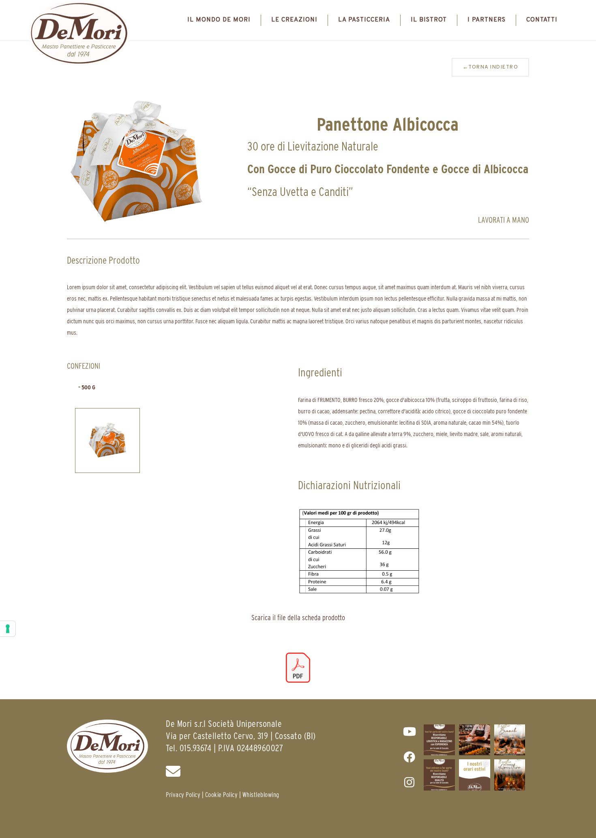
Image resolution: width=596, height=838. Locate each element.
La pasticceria (364, 20)
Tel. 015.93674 (188, 747)
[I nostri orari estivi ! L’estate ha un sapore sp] (474, 775)
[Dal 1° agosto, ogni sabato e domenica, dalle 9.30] (509, 740)
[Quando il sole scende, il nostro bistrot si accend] (509, 775)
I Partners (486, 20)
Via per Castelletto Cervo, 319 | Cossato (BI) (241, 735)
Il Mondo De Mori (219, 20)
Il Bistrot (429, 20)
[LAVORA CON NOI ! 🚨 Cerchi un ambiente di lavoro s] (439, 775)
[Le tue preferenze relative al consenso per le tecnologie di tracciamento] (7, 628)
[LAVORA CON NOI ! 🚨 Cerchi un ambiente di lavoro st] (439, 740)
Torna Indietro (491, 67)
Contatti (541, 20)
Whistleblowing (260, 795)
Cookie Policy (221, 795)
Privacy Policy (183, 795)
